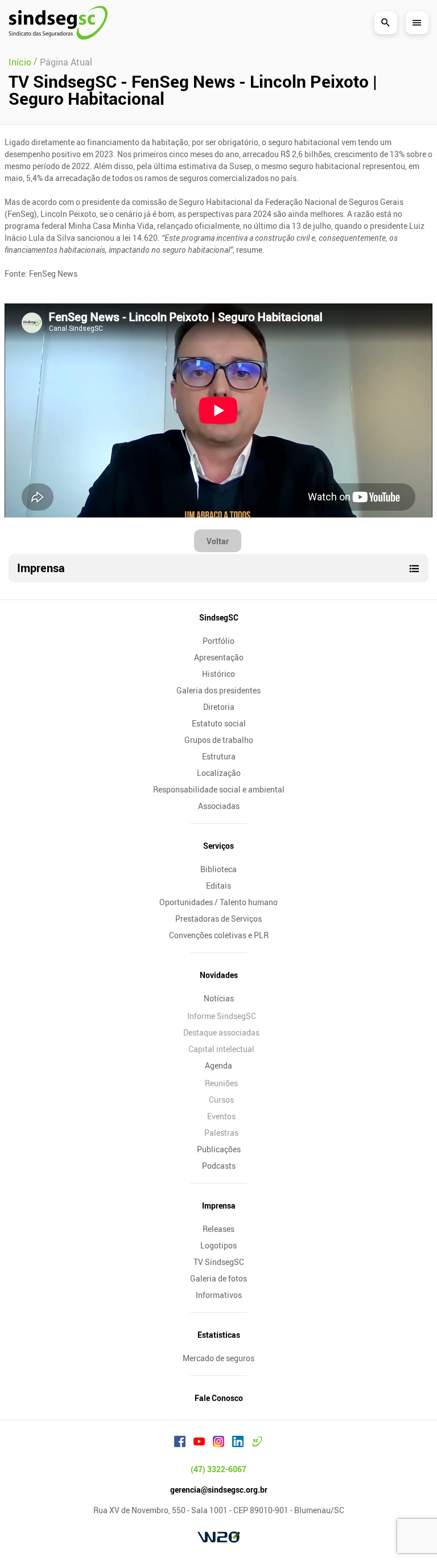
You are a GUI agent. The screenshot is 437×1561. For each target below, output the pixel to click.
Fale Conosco (219, 1397)
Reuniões (221, 1083)
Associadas (219, 805)
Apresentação (219, 657)
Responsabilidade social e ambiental (219, 789)
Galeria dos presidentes (218, 690)
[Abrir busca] (385, 22)
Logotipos (218, 1245)
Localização (219, 772)
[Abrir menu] (417, 22)
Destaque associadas (221, 1032)
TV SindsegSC (218, 1261)
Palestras (221, 1132)
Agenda (218, 1065)
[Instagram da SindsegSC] (218, 1443)
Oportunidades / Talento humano (218, 902)
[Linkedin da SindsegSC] (238, 1443)
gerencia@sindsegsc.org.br (218, 1489)
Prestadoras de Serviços (218, 918)
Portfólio (218, 640)
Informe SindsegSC (221, 1015)
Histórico (218, 673)
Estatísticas (218, 1334)
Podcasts (219, 1165)
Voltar (218, 541)
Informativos (219, 1294)
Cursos (221, 1099)
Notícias (219, 998)
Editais (218, 885)
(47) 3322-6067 (218, 1469)
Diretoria (218, 706)
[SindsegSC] (58, 23)
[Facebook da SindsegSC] (179, 1443)
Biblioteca (218, 869)
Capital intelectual (221, 1049)
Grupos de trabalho (218, 739)
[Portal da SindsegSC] (257, 1443)
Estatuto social (219, 723)
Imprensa (219, 1205)
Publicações (219, 1149)
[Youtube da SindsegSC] (199, 1443)
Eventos (221, 1116)
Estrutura (219, 756)
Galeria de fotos (218, 1278)
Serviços (218, 845)
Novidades (219, 975)
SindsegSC (218, 617)
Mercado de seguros (218, 1358)
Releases (218, 1228)
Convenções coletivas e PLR (219, 935)
